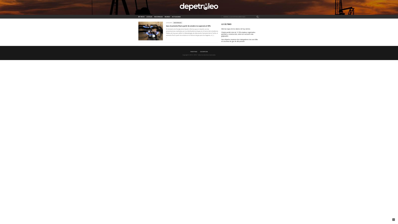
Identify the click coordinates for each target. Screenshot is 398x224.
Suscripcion (204, 51)
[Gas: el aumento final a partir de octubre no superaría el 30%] (150, 31)
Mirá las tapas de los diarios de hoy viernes (235, 29)
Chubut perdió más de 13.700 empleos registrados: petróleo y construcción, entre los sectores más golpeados (238, 34)
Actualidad (176, 17)
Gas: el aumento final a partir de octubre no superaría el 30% (188, 26)
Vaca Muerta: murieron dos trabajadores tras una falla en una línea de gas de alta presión (239, 40)
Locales (149, 17)
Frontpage (193, 51)
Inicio (142, 17)
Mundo (167, 17)
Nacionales (158, 17)
